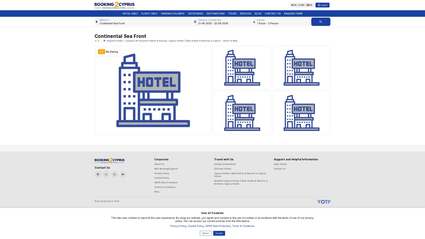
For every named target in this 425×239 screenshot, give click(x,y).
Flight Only (149, 13)
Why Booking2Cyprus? (166, 168)
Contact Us (273, 13)
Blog (258, 13)
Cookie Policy (161, 178)
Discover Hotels (222, 168)
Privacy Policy (161, 173)
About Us (159, 164)
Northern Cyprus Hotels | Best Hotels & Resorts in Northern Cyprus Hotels (241, 182)
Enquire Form (293, 13)
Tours (232, 13)
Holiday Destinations (225, 164)
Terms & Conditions (164, 187)
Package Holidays (172, 13)
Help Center (280, 164)
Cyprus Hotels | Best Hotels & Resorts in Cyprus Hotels (240, 175)
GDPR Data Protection (166, 182)
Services (246, 13)
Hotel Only (130, 13)
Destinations (216, 13)
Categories (195, 13)
